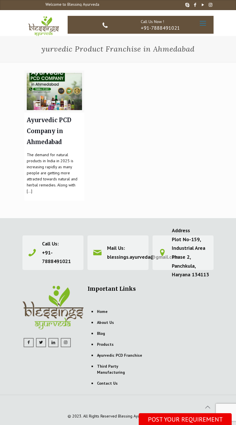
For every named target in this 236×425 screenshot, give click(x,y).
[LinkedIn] (53, 342)
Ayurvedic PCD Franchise (119, 355)
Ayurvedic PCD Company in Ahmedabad (49, 131)
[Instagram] (211, 4)
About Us (105, 322)
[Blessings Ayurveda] (43, 23)
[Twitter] (41, 342)
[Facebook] (195, 4)
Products (105, 344)
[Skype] (187, 4)
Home (102, 311)
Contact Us (107, 383)
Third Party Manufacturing (111, 369)
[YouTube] (203, 4)
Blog (101, 333)
